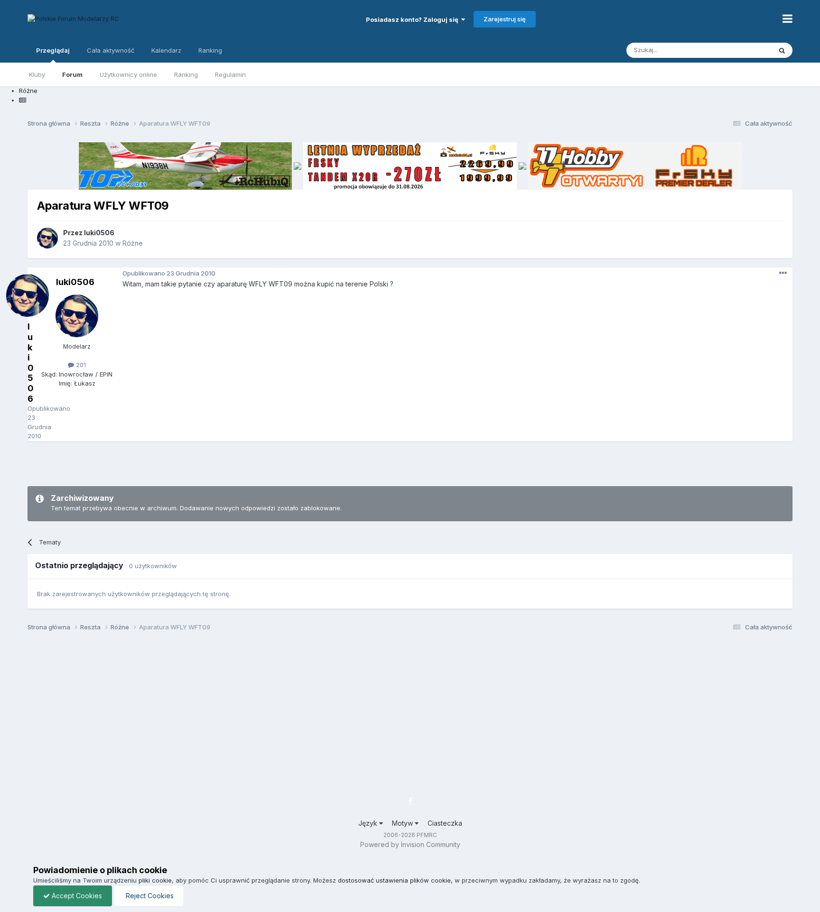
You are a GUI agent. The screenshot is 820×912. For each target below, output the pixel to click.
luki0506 (99, 233)
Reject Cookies (149, 896)
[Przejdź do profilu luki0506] (47, 238)
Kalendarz (166, 50)
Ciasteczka (445, 823)
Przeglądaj (53, 50)
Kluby (37, 74)
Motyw (403, 823)
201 (80, 364)
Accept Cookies (76, 896)
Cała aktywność (110, 50)
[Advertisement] (410, 462)
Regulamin (230, 74)
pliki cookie (155, 880)
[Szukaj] (782, 50)
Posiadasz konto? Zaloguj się (413, 19)
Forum (72, 74)
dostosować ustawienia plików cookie (394, 880)
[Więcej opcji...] (782, 273)
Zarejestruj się (505, 19)
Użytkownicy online (128, 74)
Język (368, 823)
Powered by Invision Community (410, 844)
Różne (132, 243)
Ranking (186, 74)
